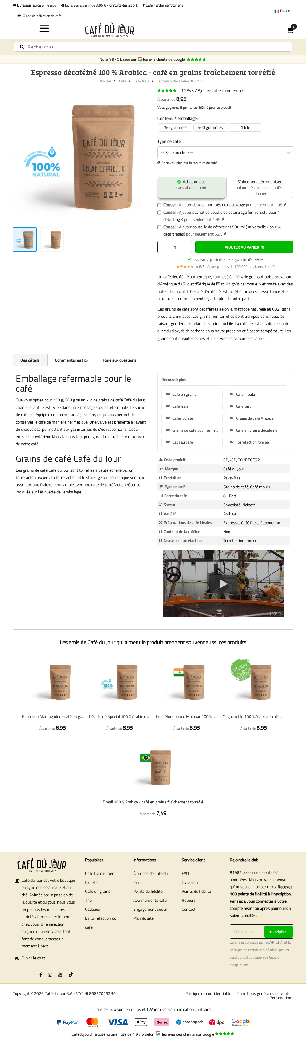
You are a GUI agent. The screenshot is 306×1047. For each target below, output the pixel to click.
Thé (88, 900)
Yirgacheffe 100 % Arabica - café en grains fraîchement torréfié (253, 716)
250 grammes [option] (175, 127)
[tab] (30, 360)
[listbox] (225, 127)
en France (36, 5)
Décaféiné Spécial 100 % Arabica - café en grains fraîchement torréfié (119, 716)
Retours (189, 900)
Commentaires (71, 360)
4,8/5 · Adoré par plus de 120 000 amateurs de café (225, 266)
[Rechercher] (22, 47)
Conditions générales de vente (263, 993)
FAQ (185, 873)
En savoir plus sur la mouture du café (189, 163)
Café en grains (98, 891)
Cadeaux (92, 909)
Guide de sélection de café (41, 16)
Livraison (190, 882)
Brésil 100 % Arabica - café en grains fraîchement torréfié (153, 802)
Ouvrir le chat (33, 958)
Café (122, 81)
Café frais (141, 81)
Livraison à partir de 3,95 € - (101, 5)
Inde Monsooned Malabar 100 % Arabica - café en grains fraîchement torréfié (186, 716)
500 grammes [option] (210, 127)
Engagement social (150, 909)
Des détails (30, 360)
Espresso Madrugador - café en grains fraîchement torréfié (52, 716)
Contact (188, 909)
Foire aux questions (120, 360)
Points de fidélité (148, 891)
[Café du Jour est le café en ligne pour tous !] (153, 29)
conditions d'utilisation (247, 957)
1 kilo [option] (245, 127)
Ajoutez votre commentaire (221, 90)
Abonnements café (150, 900)
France (285, 10)
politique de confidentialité (249, 950)
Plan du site (143, 918)
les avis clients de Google (165, 59)
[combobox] (153, 47)
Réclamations (281, 997)
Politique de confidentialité (208, 993)
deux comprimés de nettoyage (218, 204)
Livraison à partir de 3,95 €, (228, 259)
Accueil (106, 81)
